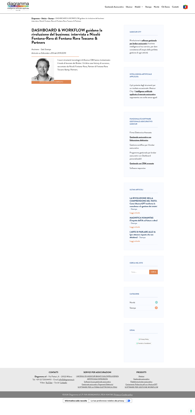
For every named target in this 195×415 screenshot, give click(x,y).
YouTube (49, 382)
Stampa (148, 6)
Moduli (137, 6)
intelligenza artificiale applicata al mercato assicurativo (143, 93)
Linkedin (63, 382)
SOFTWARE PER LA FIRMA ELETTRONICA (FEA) (97, 387)
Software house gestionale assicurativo (97, 381)
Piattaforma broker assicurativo (141, 381)
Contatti (175, 6)
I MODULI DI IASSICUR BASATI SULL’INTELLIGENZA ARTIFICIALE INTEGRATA (97, 377)
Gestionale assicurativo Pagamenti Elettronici (97, 384)
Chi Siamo (165, 6)
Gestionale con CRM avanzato (142, 163)
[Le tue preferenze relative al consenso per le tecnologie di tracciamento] (191, 411)
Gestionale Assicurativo (114, 6)
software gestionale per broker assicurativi (143, 42)
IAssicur (129, 6)
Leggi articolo (135, 213)
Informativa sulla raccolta (76, 401)
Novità (156, 6)
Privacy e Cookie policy (123, 394)
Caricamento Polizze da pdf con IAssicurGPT (141, 384)
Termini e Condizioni (144, 343)
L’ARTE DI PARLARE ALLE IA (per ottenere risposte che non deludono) (143, 234)
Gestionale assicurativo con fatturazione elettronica (140, 139)
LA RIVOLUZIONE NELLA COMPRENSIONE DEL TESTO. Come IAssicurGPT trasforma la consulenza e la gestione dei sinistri (143, 202)
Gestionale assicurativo (141, 379)
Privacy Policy (144, 339)
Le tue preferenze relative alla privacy (107, 401)
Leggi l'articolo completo (51, 82)
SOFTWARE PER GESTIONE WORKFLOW (141, 387)
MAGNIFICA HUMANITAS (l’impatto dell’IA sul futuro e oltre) (143, 219)
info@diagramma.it (66, 379)
